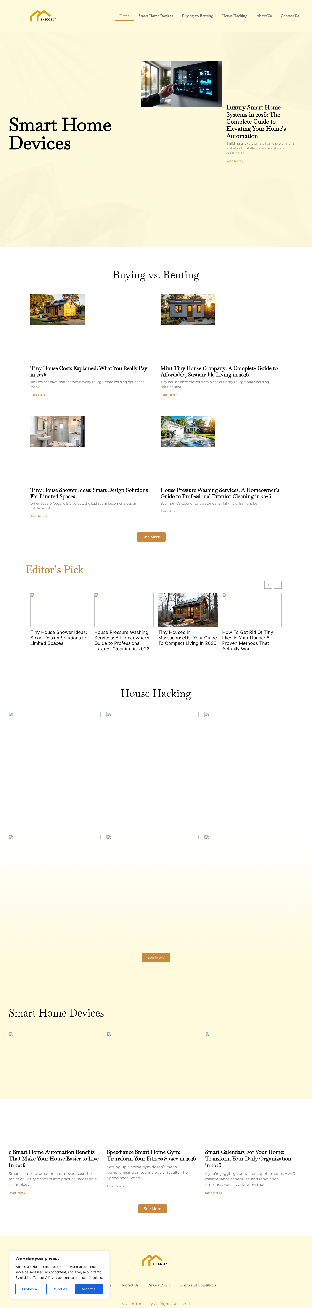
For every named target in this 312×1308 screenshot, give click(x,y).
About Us (264, 15)
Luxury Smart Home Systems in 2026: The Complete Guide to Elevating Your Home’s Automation (256, 121)
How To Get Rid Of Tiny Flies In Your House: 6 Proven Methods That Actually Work (189, 640)
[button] (278, 585)
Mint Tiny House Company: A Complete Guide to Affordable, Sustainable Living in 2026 (219, 371)
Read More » (234, 161)
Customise (30, 1289)
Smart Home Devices (156, 15)
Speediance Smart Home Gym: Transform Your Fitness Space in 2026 (151, 1155)
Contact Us (290, 15)
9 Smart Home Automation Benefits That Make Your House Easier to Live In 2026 (54, 1158)
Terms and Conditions (198, 1285)
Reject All (60, 1289)
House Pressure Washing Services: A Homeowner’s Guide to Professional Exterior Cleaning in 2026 (220, 493)
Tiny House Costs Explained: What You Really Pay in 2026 (88, 371)
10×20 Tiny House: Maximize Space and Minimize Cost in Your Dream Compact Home (252, 640)
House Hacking (234, 15)
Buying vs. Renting (197, 15)
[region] (59, 1275)
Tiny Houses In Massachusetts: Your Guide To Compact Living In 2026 (129, 638)
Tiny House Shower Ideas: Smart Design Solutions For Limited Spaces (89, 493)
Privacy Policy (159, 1285)
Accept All (89, 1289)
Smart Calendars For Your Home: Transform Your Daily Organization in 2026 (248, 1158)
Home (124, 15)
